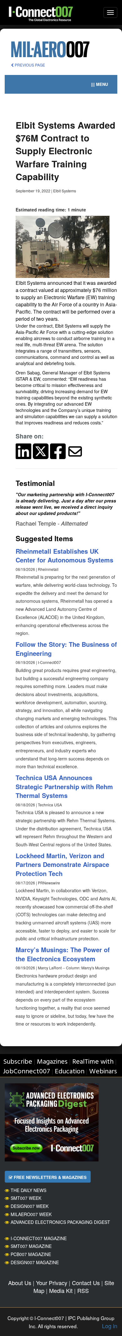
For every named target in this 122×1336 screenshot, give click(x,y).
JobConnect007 (26, 1071)
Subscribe (17, 1061)
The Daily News (28, 1190)
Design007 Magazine (35, 1262)
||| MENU (99, 84)
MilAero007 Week (31, 1214)
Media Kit (61, 1290)
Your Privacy (51, 1283)
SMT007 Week (26, 1198)
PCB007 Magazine (31, 1254)
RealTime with (93, 1061)
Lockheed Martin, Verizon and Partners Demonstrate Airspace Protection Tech (62, 864)
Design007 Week (29, 1206)
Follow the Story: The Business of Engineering (66, 649)
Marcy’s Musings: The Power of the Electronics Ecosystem (63, 954)
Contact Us (86, 1283)
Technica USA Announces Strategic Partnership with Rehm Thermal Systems (64, 786)
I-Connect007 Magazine (39, 1238)
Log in (109, 1326)
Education (69, 1071)
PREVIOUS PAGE (29, 64)
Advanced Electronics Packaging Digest (60, 1222)
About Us (19, 1283)
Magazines (52, 1061)
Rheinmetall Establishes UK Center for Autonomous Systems (64, 556)
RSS (83, 1290)
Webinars (103, 1071)
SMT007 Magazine (31, 1246)
